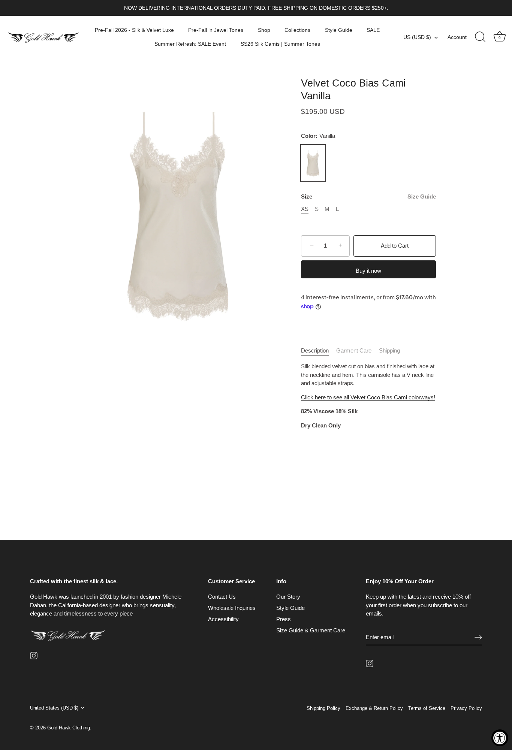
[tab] (318, 351)
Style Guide (338, 30)
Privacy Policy (466, 708)
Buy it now (368, 270)
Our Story (288, 596)
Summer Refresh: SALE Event (190, 44)
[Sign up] (478, 637)
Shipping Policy (323, 708)
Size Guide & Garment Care (310, 630)
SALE (373, 30)
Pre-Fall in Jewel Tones (215, 30)
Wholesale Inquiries (232, 608)
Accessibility (223, 619)
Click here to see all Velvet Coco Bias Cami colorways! (368, 397)
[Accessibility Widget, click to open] (499, 737)
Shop (264, 30)
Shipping (389, 350)
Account (457, 37)
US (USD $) (417, 37)
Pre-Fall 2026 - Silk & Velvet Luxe (134, 30)
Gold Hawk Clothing (68, 728)
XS (304, 209)
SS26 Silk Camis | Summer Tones (280, 44)
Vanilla (313, 163)
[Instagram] (33, 655)
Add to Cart (395, 245)
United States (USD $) (54, 708)
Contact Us (222, 596)
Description (315, 350)
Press (283, 619)
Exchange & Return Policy (374, 708)
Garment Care (353, 350)
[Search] (480, 37)
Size (368, 196)
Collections (297, 30)
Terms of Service (426, 708)
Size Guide (421, 196)
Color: (318, 136)
